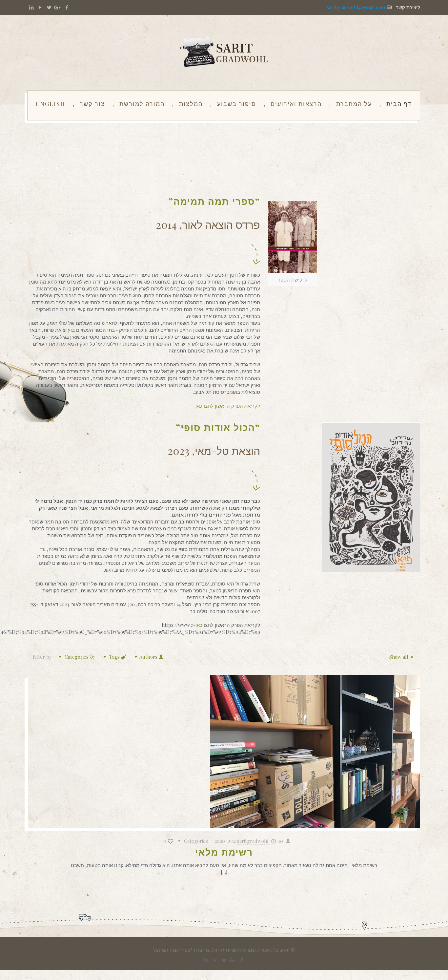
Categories (77, 656)
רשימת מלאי (224, 852)
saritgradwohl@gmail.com (356, 7)
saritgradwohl (253, 841)
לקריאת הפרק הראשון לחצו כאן (227, 405)
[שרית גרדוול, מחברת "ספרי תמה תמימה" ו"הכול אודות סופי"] (224, 52)
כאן (199, 625)
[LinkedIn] (31, 7)
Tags (114, 656)
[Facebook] (66, 7)
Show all (398, 656)
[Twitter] (49, 7)
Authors (148, 656)
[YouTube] (40, 7)
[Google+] (57, 7)
